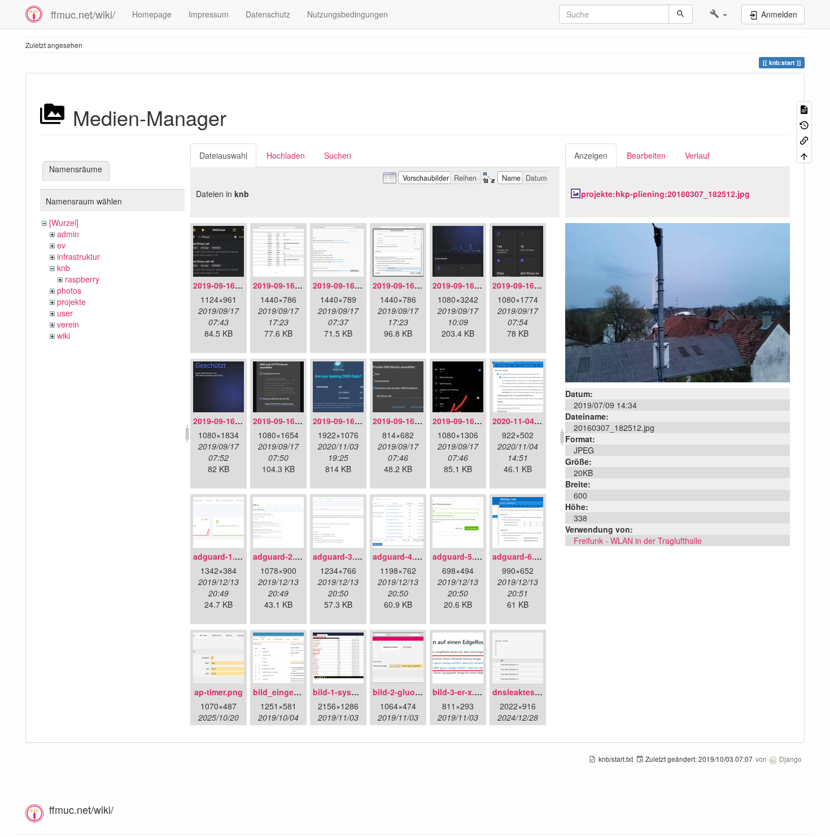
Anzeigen (591, 155)
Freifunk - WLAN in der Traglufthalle (638, 540)
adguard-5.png (461, 556)
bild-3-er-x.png (461, 691)
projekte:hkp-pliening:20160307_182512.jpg (665, 193)
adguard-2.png (281, 556)
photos (69, 290)
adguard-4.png (401, 556)
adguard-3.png (341, 556)
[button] (718, 14)
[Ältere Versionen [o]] (804, 124)
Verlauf (697, 155)
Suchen (337, 155)
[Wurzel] (63, 222)
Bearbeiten (646, 155)
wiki (63, 335)
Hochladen (286, 155)
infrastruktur (78, 256)
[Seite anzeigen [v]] (804, 109)
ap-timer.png (218, 691)
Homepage (152, 14)
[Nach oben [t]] (804, 155)
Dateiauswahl (223, 155)
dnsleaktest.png (523, 691)
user (65, 313)
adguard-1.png (221, 556)
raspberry (82, 279)
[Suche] (681, 14)
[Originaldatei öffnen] (677, 301)
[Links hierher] (804, 140)
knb (63, 267)
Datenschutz (268, 14)
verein (68, 324)
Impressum (209, 14)
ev (61, 245)
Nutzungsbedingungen (347, 14)
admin (68, 233)
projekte (71, 301)
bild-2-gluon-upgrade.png (423, 691)
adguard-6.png (520, 556)
